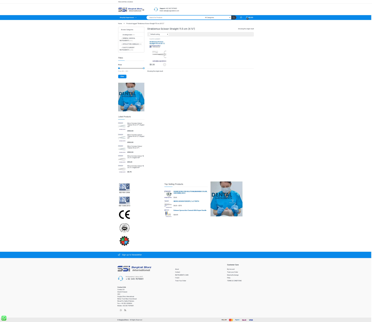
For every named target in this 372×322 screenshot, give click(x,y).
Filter (122, 76)
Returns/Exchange (233, 275)
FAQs (228, 278)
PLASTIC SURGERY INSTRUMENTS (155, 39)
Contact (177, 272)
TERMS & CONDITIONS (234, 280)
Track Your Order (180, 280)
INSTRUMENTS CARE (182, 275)
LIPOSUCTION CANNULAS (132, 44)
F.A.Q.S (177, 278)
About (177, 269)
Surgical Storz (124, 320)
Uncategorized (129, 34)
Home (120, 23)
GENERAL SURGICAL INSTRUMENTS (127, 39)
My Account (231, 269)
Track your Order (232, 272)
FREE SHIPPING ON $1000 (125, 2)
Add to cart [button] (164, 64)
